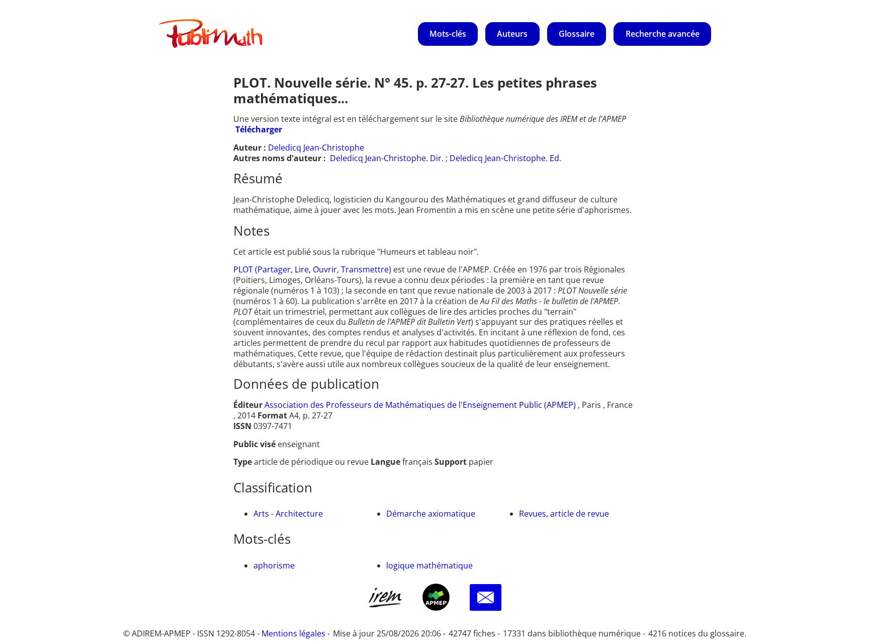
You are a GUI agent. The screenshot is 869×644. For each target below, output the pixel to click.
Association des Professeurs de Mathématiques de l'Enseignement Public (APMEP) (420, 404)
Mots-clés (447, 33)
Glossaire (576, 33)
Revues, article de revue (564, 513)
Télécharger (258, 129)
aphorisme (274, 565)
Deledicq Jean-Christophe (316, 147)
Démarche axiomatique (430, 513)
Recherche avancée (663, 33)
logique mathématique (429, 565)
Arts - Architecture (288, 513)
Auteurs (512, 33)
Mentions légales (293, 633)
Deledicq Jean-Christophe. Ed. (505, 158)
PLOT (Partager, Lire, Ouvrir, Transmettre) (313, 269)
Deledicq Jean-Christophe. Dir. (387, 158)
